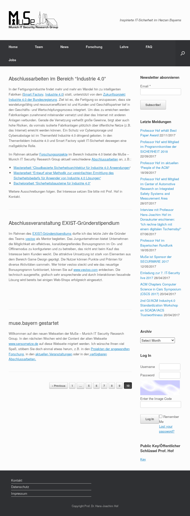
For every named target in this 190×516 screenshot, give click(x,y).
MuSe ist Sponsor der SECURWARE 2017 (155, 259)
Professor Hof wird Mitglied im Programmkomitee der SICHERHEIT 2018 (159, 146)
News (64, 46)
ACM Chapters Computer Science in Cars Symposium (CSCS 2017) (160, 289)
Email (145, 86)
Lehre (124, 46)
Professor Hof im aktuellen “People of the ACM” (159, 165)
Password (147, 375)
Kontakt (16, 480)
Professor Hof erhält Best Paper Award (158, 133)
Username (147, 366)
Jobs (12, 59)
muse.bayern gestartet (34, 322)
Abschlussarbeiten (105, 159)
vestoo (30, 238)
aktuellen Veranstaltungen (53, 354)
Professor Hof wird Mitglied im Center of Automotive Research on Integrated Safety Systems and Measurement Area (159, 189)
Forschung (94, 46)
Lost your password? (166, 429)
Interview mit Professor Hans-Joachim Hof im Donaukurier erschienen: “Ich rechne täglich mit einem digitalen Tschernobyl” (160, 219)
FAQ (149, 46)
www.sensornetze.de (23, 343)
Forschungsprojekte (53, 154)
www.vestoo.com (85, 269)
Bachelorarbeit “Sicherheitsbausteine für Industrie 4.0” (52, 183)
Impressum (19, 493)
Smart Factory (33, 94)
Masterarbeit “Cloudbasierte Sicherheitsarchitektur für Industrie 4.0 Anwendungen (72, 167)
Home (13, 46)
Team (39, 46)
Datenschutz (20, 486)
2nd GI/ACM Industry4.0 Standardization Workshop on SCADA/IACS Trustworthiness (159, 307)
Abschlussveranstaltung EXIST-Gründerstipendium (64, 222)
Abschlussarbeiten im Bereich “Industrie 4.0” (57, 78)
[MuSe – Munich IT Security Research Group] (33, 20)
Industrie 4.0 (54, 94)
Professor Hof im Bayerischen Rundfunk (156, 243)
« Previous (58, 385)
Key (143, 459)
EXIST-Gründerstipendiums (51, 233)
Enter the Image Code (156, 398)
